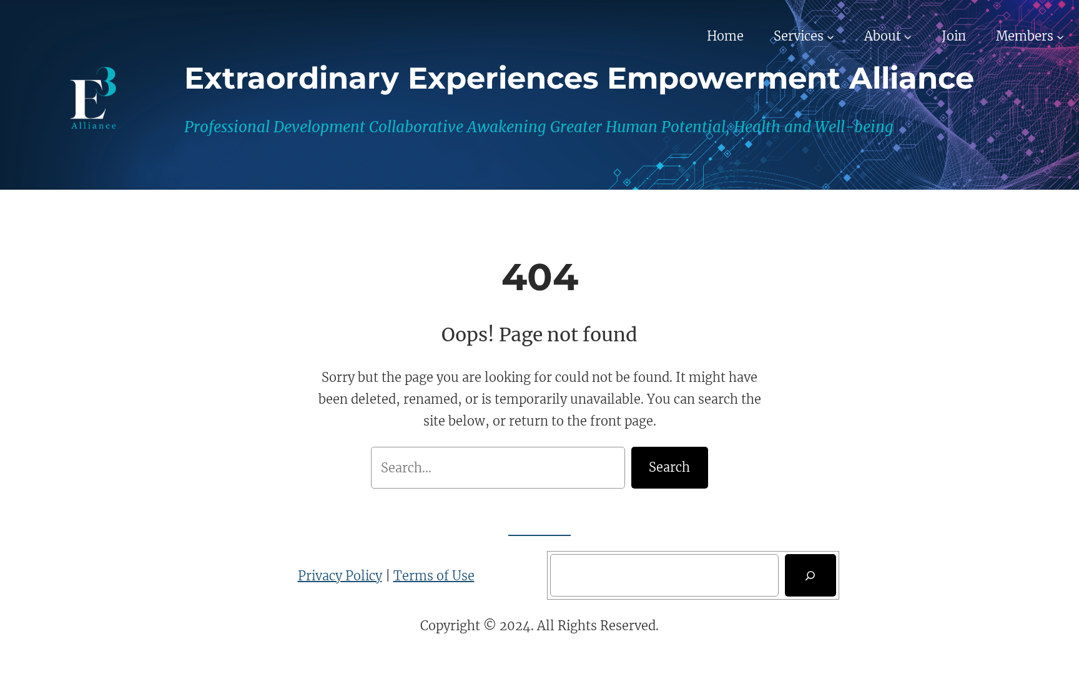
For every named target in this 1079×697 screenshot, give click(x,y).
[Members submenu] (1060, 36)
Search (669, 467)
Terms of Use (434, 575)
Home (725, 36)
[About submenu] (908, 36)
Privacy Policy (340, 575)
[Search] (810, 575)
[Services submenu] (830, 36)
